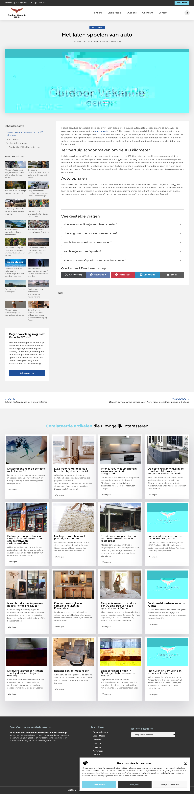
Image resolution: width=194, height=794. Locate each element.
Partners (97, 12)
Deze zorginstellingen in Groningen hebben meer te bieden (118, 673)
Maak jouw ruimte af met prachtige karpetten (69, 537)
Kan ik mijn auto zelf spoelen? (123, 251)
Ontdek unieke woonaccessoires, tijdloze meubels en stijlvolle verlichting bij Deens (37, 315)
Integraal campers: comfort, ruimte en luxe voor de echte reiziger (38, 193)
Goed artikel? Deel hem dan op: (24, 147)
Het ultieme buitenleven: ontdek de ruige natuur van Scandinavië (38, 250)
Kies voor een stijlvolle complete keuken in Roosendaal (68, 606)
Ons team (147, 12)
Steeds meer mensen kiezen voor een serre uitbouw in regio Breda (118, 538)
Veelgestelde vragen (17, 143)
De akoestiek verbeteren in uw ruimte (166, 604)
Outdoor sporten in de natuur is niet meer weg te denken (15, 211)
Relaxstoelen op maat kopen (71, 670)
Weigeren (134, 784)
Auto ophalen (13, 139)
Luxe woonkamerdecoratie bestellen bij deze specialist (71, 470)
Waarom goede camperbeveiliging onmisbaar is (13, 232)
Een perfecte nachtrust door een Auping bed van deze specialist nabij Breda (118, 606)
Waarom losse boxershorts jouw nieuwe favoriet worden (15, 312)
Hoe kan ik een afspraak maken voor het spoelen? (123, 260)
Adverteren (98, 751)
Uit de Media (99, 736)
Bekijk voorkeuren (170, 784)
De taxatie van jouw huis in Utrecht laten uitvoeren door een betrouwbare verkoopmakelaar (25, 540)
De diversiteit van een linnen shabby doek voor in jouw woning (25, 673)
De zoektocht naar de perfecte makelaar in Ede (26, 470)
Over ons (132, 12)
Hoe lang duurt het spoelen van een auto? (123, 233)
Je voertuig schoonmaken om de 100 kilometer (25, 133)
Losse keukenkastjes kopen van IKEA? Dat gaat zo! (165, 537)
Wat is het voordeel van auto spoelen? (123, 242)
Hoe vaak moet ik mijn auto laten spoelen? (123, 224)
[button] (185, 763)
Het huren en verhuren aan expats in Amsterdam (165, 672)
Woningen (97, 27)
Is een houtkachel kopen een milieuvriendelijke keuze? (25, 604)
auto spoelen (102, 131)
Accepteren (99, 784)
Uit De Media (114, 12)
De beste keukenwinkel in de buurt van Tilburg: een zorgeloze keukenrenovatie (166, 471)
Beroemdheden (100, 732)
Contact (163, 12)
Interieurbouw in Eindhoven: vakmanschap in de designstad (119, 471)
